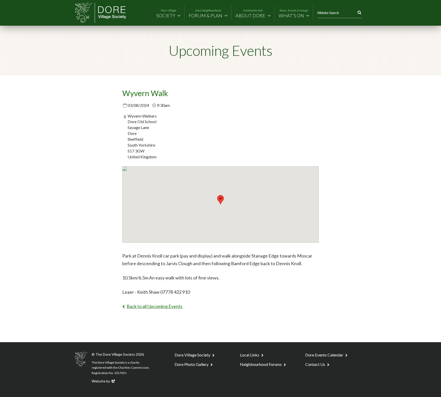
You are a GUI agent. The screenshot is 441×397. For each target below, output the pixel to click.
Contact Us (315, 364)
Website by (104, 381)
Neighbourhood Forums (261, 364)
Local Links (249, 354)
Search (358, 12)
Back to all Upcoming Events (154, 306)
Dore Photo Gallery (192, 364)
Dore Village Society (192, 354)
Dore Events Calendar (324, 354)
